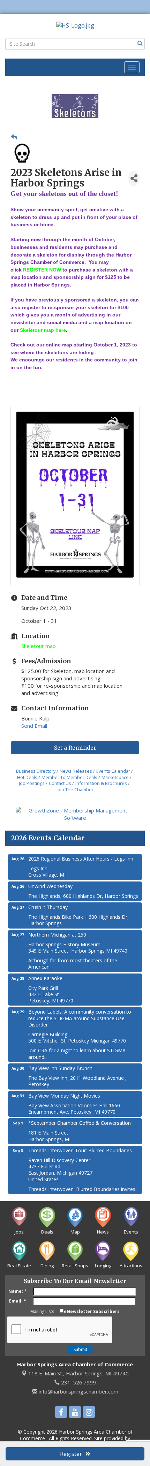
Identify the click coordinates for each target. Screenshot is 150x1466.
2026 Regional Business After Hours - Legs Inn (80, 858)
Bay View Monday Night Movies (64, 1095)
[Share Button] (134, 178)
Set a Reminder (75, 747)
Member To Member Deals (69, 777)
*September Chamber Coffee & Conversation (79, 1123)
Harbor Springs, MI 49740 (78, 1373)
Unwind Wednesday (50, 886)
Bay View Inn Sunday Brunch (60, 1068)
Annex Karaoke (45, 978)
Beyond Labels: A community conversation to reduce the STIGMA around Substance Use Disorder (79, 1018)
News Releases (76, 771)
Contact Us (60, 783)
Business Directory (35, 771)
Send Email (34, 725)
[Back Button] (14, 137)
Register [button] (71, 1454)
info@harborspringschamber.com (77, 1391)
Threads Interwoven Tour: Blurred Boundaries (80, 1150)
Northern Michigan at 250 (57, 934)
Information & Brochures (101, 783)
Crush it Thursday (48, 907)
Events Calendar (113, 771)
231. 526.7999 (78, 1382)
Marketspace (115, 777)
